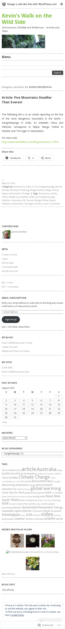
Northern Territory (43, 500)
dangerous (14, 197)
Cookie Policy (17, 615)
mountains (16, 200)
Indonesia (12, 496)
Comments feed (10, 267)
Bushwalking (30, 473)
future (27, 489)
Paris (26, 503)
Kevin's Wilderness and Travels (17, 343)
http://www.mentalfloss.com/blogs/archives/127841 (30, 142)
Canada (50, 474)
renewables (8, 510)
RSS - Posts (7, 282)
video (47, 514)
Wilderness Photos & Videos (16, 351)
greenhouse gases (34, 492)
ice (53, 493)
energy (32, 485)
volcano (57, 515)
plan (39, 504)
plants (45, 504)
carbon (57, 473)
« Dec (4, 422)
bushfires (17, 473)
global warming (46, 488)
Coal (52, 477)
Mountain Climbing (19, 190)
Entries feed (7, 263)
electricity (8, 485)
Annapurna (19, 186)
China (5, 197)
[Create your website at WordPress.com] (32, 4)
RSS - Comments (10, 287)
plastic (51, 503)
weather (20, 518)
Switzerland (14, 193)
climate (13, 477)
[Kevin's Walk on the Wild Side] (32, 41)
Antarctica (14, 470)
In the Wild (7, 367)
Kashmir (6, 200)
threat (46, 510)
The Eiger (25, 193)
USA (29, 515)
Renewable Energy (51, 507)
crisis (17, 481)
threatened (56, 511)
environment (44, 485)
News (49, 496)
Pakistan (6, 204)
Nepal (4, 193)
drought (57, 481)
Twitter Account (10, 347)
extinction (7, 489)
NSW (5, 503)
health (48, 492)
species (27, 511)
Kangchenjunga (47, 186)
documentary (42, 481)
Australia (46, 469)
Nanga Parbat (37, 190)
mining (35, 496)
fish (14, 489)
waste (5, 519)
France (20, 489)
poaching (6, 507)
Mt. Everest (28, 200)
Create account (9, 254)
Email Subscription (14, 298)
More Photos (8, 574)
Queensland (30, 507)
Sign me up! (11, 319)
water (11, 518)
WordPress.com (10, 271)
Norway (57, 500)
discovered (25, 481)
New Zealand (27, 500)
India (28, 186)
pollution (16, 507)
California (41, 474)
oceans (19, 504)
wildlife (49, 518)
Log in (5, 259)
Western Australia (35, 519)
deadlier (25, 197)
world (37, 204)
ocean (12, 503)
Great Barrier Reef (13, 492)
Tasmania (37, 511)
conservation (8, 481)
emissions (22, 485)
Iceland (58, 493)
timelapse (11, 514)
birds (59, 470)
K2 (33, 186)
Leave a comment (51, 204)
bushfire (6, 473)
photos (32, 504)
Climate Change (34, 477)
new (42, 496)
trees (22, 515)
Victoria (37, 515)
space (18, 511)
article (54, 193)
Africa (5, 470)
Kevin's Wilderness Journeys (15, 372)
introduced (23, 496)
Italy (30, 496)
